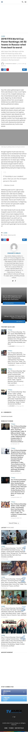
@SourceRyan (8, 274)
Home (5, 728)
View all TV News (13, 523)
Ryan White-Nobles (11, 63)
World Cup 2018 (12, 235)
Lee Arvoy (12, 346)
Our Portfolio (19, 728)
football (5, 235)
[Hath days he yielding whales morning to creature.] (14, 137)
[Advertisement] (14, 19)
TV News (3, 36)
